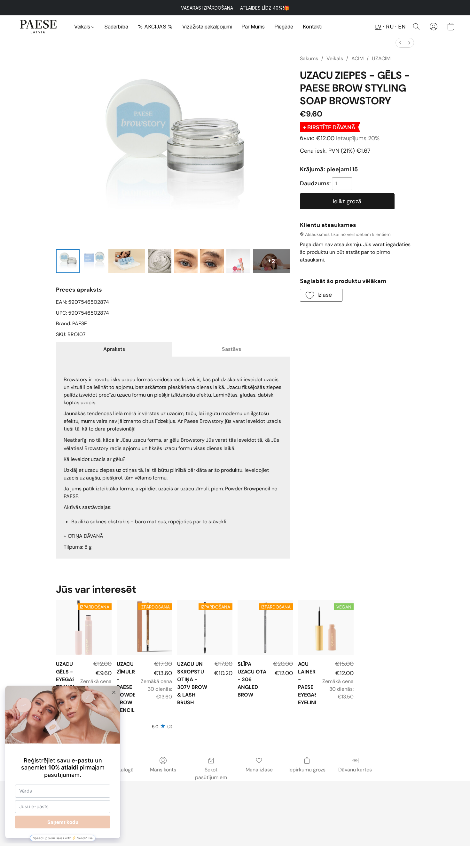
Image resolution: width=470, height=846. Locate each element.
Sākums (309, 58)
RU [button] (390, 26)
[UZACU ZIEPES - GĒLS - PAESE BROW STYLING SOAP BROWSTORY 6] (238, 261)
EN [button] (401, 26)
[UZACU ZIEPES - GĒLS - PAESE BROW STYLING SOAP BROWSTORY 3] (159, 261)
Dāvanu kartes (355, 769)
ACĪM (357, 58)
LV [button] (378, 26)
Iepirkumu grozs (306, 769)
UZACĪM (381, 58)
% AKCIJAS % (155, 26)
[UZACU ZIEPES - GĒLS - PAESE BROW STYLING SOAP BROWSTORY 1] (94, 261)
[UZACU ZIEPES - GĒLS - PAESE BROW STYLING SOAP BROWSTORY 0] (68, 261)
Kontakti (312, 26)
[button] (38, 27)
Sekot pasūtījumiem (211, 773)
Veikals (82, 26)
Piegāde (283, 26)
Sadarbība (116, 26)
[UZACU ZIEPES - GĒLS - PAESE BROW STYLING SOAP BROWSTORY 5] (212, 261)
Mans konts (163, 769)
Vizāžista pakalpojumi (207, 26)
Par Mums (253, 26)
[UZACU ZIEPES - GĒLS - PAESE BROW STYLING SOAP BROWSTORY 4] (186, 261)
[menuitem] (400, 42)
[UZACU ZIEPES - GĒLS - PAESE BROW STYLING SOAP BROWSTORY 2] (126, 261)
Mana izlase (259, 769)
